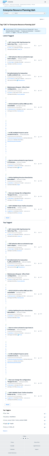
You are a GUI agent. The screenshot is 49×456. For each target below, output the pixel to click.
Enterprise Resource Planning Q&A (14, 46)
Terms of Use (36, 442)
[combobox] (29, 13)
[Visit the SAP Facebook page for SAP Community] (21, 438)
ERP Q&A (33, 4)
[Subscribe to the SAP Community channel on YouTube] (25, 438)
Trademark (12, 449)
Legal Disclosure (36, 445)
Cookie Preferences (12, 452)
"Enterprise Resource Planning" (13, 30)
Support (36, 449)
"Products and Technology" (27, 30)
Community (10, 1)
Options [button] (41, 19)
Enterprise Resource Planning (25, 4)
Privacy (12, 442)
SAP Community (6, 4)
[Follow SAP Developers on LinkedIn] (27, 438)
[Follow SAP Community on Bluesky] (23, 438)
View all (7, 217)
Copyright (12, 445)
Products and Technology (14, 4)
